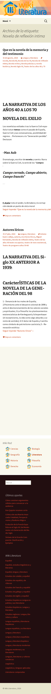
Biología (36, 449)
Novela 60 (13, 60)
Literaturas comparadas (15, 672)
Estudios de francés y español (17, 587)
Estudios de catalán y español (17, 576)
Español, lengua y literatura (16, 572)
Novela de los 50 (24, 60)
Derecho (14, 466)
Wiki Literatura (10, 688)
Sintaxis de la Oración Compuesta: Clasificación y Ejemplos (16, 540)
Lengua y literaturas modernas (17, 645)
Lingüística (9, 663)
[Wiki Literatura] (25, 9)
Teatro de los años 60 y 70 (34, 66)
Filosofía (36, 460)
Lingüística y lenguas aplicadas (17, 668)
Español (8, 560)
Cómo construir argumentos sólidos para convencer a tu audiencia (16, 503)
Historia (14, 460)
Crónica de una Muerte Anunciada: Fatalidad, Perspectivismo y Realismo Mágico (17, 517)
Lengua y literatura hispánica (17, 641)
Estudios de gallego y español (17, 591)
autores (17, 237)
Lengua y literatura (30, 58)
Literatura (37, 454)
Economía (36, 466)
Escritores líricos (28, 237)
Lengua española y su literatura (18, 628)
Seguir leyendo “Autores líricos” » (18, 330)
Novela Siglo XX (17, 66)
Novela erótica (14, 63)
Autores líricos (13, 230)
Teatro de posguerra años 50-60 (16, 245)
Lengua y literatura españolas (17, 637)
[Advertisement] (17, 87)
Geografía (15, 454)
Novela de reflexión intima (22, 239)
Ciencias (14, 449)
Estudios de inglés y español (17, 596)
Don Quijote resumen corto (16, 510)
